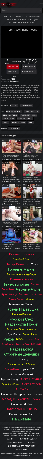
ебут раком (13, 334)
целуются (31, 329)
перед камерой (17, 264)
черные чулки (8, 119)
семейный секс (21, 259)
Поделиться (13, 71)
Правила (32, 442)
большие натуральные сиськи (21, 394)
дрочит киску (30, 334)
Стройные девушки (21, 354)
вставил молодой (21, 374)
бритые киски (8, 289)
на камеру (21, 359)
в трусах (21, 389)
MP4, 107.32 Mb (14, 128)
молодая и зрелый (13, 111)
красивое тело (22, 344)
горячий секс (29, 369)
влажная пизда (12, 369)
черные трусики (18, 122)
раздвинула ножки (21, 324)
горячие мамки (21, 269)
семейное (35, 284)
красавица (9, 294)
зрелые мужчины (10, 115)
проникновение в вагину (21, 364)
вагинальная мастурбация (21, 274)
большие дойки (21, 404)
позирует (37, 399)
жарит (30, 122)
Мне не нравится (28, 61)
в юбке (5, 122)
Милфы (30, 299)
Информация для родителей (21, 446)
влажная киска (21, 279)
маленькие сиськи (21, 304)
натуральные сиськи (22, 409)
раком (9, 339)
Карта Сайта (21, 450)
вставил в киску (21, 254)
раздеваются (21, 349)
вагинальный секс (21, 414)
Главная (10, 439)
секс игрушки (31, 379)
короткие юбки (32, 339)
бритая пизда (10, 379)
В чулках (13, 105)
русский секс (21, 319)
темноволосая (16, 284)
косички (38, 294)
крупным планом (21, 314)
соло (34, 264)
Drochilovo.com (19, 427)
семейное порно (11, 384)
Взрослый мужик (32, 111)
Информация (13, 66)
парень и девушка (21, 309)
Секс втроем (31, 384)
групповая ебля (15, 329)
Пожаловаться (29, 66)
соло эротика (8, 344)
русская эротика (16, 299)
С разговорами (26, 105)
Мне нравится (7, 61)
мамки (36, 344)
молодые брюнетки (16, 399)
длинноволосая (26, 294)
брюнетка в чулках (24, 119)
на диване (21, 419)
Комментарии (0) (28, 71)
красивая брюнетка (28, 115)
